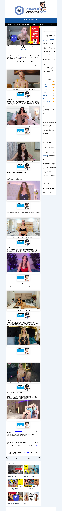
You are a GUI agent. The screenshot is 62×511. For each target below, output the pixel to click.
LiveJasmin (44, 87)
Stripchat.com (45, 93)
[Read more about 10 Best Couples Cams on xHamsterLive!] (15, 482)
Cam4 (44, 83)
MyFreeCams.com (46, 81)
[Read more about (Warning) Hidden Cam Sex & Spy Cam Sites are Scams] (15, 469)
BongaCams (45, 92)
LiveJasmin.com (45, 98)
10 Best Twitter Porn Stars (29, 488)
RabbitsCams (45, 84)
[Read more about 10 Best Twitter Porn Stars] (31, 482)
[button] (11, 24)
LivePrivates (45, 86)
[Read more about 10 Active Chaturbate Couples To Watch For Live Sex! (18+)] (31, 469)
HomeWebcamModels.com (47, 101)
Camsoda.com (45, 95)
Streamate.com (45, 89)
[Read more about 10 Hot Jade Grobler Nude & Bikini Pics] (31, 496)
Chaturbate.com (45, 90)
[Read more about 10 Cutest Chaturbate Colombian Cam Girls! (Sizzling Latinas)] (15, 496)
